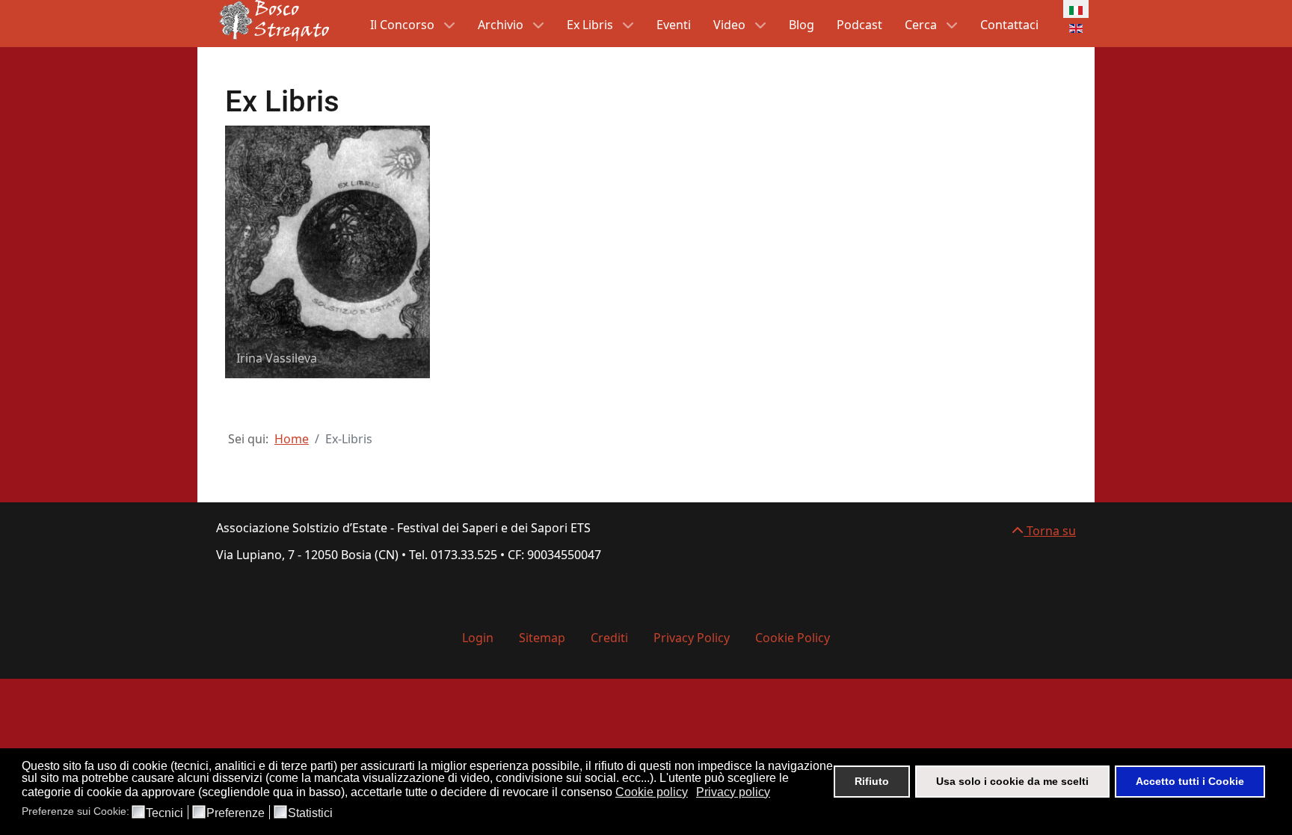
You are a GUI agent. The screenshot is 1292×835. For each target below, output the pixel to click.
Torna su (1050, 531)
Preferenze (235, 813)
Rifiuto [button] (872, 781)
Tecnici (164, 813)
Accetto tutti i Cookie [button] (1190, 781)
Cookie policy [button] (651, 792)
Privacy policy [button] (733, 792)
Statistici (310, 813)
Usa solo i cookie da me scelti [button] (1012, 781)
